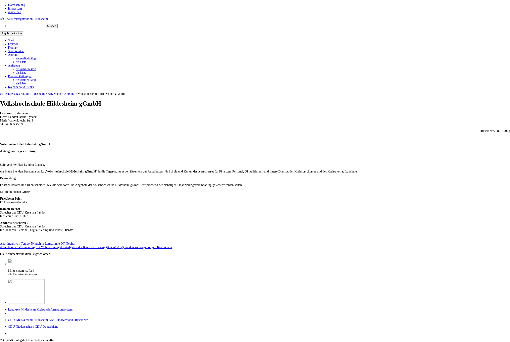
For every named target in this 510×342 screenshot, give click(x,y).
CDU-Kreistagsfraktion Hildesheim (22, 93)
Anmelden (14, 12)
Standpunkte (16, 51)
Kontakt (13, 47)
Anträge (13, 54)
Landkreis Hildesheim (22, 309)
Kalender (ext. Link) (21, 87)
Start (11, 40)
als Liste (21, 62)
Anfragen (14, 65)
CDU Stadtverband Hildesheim (68, 319)
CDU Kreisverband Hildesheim (28, 319)
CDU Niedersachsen (21, 326)
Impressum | (15, 8)
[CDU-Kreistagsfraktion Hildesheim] (24, 19)
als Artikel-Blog (26, 58)
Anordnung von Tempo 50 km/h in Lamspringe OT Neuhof (37, 243)
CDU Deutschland (46, 326)
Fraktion (13, 44)
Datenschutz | (16, 5)
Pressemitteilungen (19, 76)
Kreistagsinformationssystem (54, 309)
